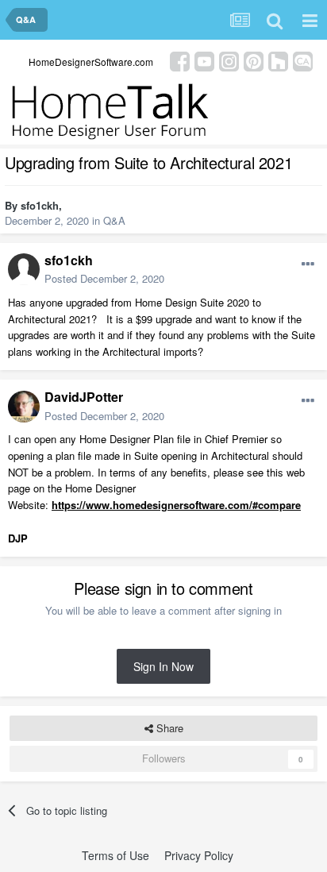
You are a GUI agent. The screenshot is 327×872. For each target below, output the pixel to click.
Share (168, 727)
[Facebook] (180, 60)
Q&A (114, 220)
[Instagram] (229, 60)
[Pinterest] (254, 60)
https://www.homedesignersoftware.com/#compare (176, 504)
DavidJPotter (83, 397)
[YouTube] (204, 60)
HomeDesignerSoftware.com (91, 61)
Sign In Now (163, 666)
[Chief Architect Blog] (303, 60)
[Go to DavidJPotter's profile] (24, 406)
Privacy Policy (198, 855)
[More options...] (308, 264)
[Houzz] (278, 60)
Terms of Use (115, 855)
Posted (104, 278)
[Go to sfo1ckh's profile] (24, 269)
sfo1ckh (40, 205)
